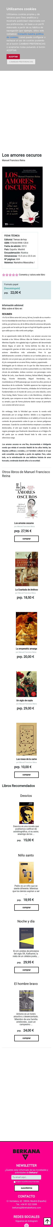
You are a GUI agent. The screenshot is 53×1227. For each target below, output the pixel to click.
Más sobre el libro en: (12, 308)
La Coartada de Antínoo (26, 589)
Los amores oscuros (24, 523)
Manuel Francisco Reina (13, 160)
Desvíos (26, 796)
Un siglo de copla (24, 700)
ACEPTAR (13, 56)
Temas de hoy (20, 239)
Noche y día (26, 921)
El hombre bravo (26, 984)
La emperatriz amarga (26, 648)
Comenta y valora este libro (32, 274)
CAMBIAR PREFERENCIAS (21, 62)
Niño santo (26, 855)
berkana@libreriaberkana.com (26, 1207)
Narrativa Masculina (23, 262)
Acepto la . (27, 1182)
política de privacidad (31, 1182)
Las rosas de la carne (26, 759)
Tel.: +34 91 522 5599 (26, 1204)
